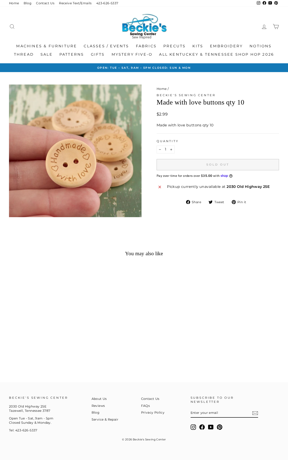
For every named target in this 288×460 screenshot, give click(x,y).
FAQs (145, 406)
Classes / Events (106, 46)
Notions (261, 46)
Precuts (174, 46)
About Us (99, 399)
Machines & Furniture (46, 46)
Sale (46, 54)
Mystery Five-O (132, 54)
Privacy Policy (153, 412)
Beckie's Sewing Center (186, 95)
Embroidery (226, 46)
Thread (24, 54)
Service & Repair (105, 419)
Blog (28, 3)
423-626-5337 (107, 3)
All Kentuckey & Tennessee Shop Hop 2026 (216, 54)
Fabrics (146, 46)
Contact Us (45, 3)
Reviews (98, 406)
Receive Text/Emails (75, 3)
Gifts (98, 54)
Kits (197, 46)
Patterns (71, 54)
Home (14, 3)
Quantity (168, 141)
